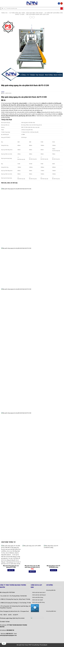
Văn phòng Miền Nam (51, 611)
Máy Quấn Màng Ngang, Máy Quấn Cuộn (37, 14)
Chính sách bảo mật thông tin (39, 595)
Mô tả (2, 93)
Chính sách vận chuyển (37, 600)
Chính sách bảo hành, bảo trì (38, 592)
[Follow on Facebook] (59, 3)
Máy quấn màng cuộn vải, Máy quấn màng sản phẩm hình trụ (32, 566)
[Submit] (61, 8)
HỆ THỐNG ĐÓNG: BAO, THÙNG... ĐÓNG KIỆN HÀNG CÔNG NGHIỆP (26, 13)
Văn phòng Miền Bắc (51, 590)
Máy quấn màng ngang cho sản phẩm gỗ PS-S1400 (11, 566)
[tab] (2, 93)
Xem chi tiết (11, 570)
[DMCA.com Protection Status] (35, 608)
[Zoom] (3, 79)
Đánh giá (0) (8, 93)
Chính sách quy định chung (38, 602)
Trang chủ (4, 13)
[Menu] (2, 3)
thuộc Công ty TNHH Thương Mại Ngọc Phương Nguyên (34, 645)
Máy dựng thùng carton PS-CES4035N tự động (53, 566)
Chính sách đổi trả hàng (37, 597)
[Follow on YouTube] (61, 3)
